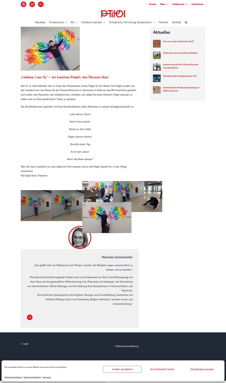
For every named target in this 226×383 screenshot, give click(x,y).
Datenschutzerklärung (13, 377)
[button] (186, 22)
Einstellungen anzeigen (202, 369)
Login (26, 343)
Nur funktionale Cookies (162, 369)
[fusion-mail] (29, 317)
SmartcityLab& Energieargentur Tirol (179, 76)
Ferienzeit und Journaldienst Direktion (180, 53)
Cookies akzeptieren (122, 369)
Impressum (46, 377)
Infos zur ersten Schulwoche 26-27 (178, 41)
